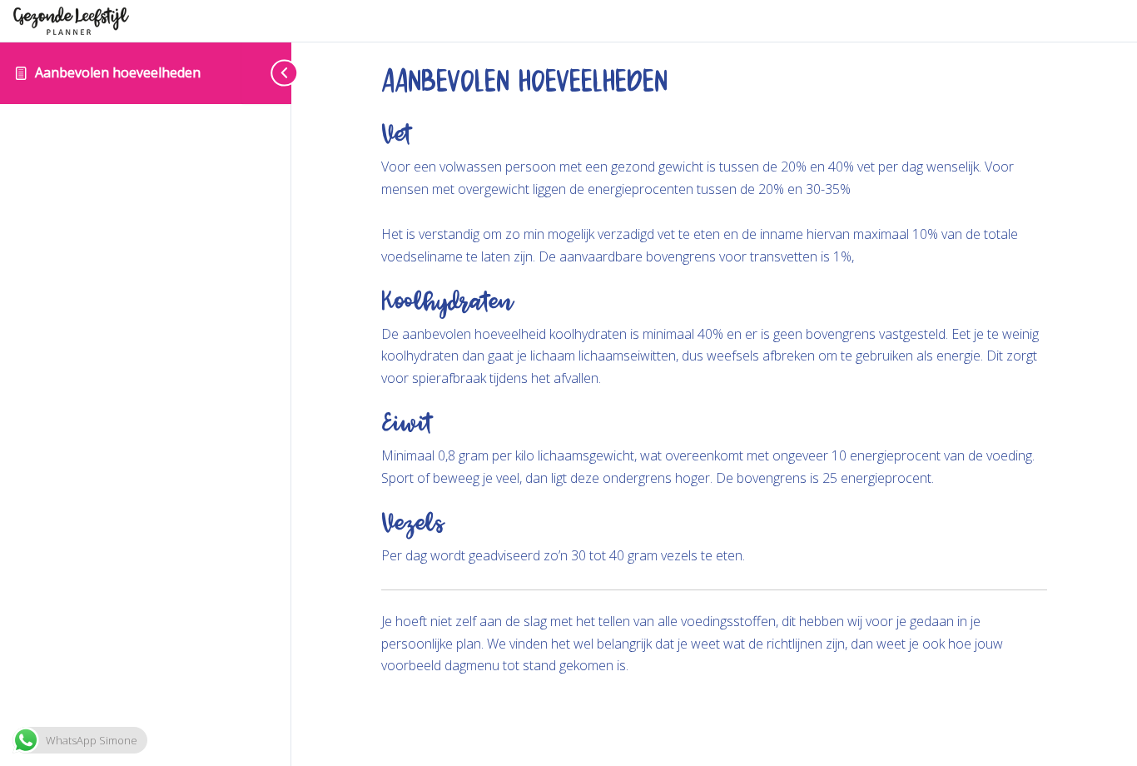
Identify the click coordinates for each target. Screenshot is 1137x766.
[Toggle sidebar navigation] (266, 73)
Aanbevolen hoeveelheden (119, 72)
